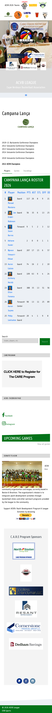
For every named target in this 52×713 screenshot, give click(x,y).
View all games (43, 444)
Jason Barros (10, 233)
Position (21, 192)
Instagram (10, 424)
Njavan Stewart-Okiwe (12, 254)
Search (5, 336)
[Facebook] (26, 681)
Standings (27, 171)
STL (39, 192)
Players (7, 171)
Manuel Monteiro (11, 205)
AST (34, 192)
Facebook (9, 416)
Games (16, 171)
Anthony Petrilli (11, 280)
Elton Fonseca (11, 294)
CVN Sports (6, 711)
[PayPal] (19, 681)
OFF (44, 192)
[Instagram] (32, 681)
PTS (29, 192)
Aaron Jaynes (10, 308)
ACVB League (26, 82)
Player (11, 192)
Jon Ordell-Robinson (12, 217)
